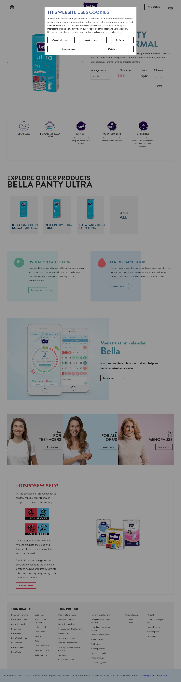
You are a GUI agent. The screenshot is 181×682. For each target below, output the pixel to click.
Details (111, 49)
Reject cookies (90, 40)
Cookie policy (68, 49)
